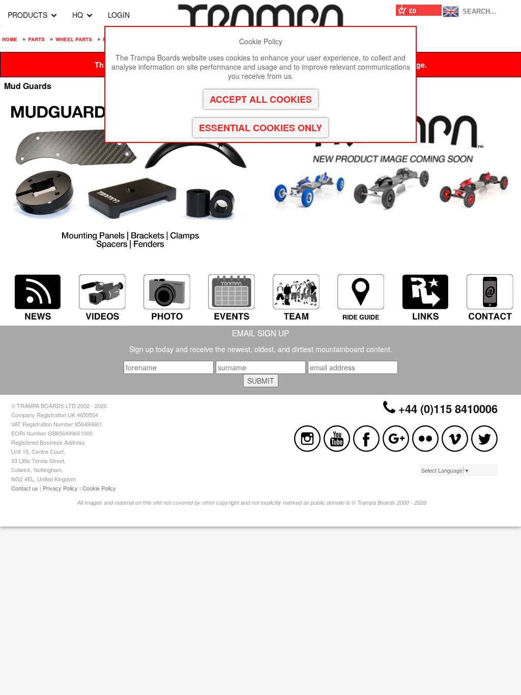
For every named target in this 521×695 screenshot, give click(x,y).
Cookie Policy (99, 488)
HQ (77, 15)
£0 (412, 10)
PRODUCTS (27, 15)
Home (9, 38)
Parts (36, 38)
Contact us (24, 488)
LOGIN (119, 15)
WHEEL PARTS (73, 38)
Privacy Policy (60, 488)
